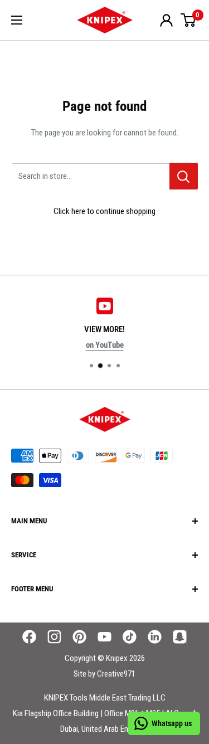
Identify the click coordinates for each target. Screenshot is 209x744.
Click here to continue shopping (104, 211)
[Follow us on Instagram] (54, 637)
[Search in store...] (183, 176)
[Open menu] (16, 20)
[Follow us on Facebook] (29, 637)
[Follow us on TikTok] (130, 637)
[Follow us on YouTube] (104, 637)
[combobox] (90, 176)
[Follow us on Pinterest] (79, 637)
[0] (189, 20)
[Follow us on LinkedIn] (155, 637)
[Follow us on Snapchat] (180, 637)
